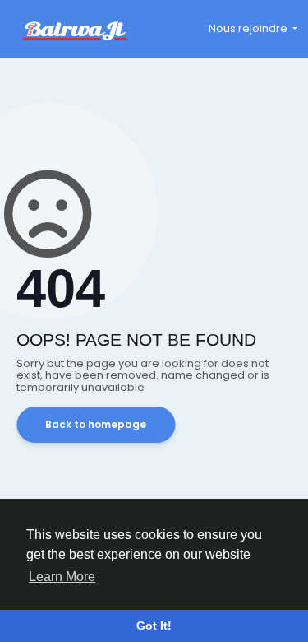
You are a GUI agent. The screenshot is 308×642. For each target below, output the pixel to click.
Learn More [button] (62, 577)
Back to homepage (95, 424)
